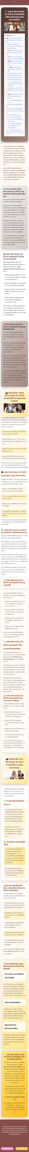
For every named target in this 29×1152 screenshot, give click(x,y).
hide (13, 35)
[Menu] (2, 2)
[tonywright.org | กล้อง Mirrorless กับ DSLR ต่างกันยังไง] (14, 2)
